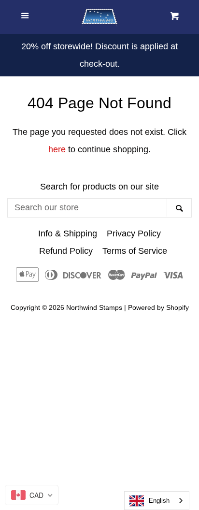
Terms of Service (134, 251)
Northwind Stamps (94, 307)
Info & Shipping (67, 233)
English (159, 500)
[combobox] (156, 500)
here (57, 149)
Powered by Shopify (158, 307)
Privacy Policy (134, 233)
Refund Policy (66, 251)
